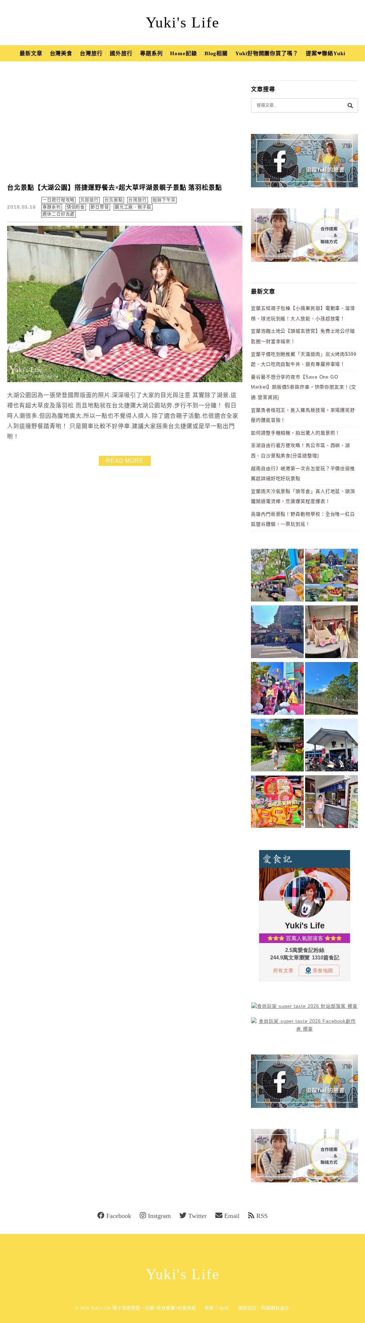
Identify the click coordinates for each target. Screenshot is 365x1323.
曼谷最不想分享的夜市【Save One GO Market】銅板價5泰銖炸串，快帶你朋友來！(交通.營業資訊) (303, 387)
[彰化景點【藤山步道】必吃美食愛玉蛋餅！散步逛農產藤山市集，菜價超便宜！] (277, 576)
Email (232, 1215)
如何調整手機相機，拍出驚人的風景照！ (295, 433)
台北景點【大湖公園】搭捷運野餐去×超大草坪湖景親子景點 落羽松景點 (114, 187)
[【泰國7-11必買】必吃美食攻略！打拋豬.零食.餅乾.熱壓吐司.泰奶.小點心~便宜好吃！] (277, 802)
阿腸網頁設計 (275, 1308)
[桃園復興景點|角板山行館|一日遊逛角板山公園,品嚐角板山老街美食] (331, 689)
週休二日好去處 (58, 214)
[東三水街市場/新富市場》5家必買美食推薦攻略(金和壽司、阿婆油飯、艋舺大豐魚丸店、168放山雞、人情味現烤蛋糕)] (277, 633)
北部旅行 (89, 200)
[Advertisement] (129, 122)
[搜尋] (350, 105)
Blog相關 (216, 53)
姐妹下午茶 (164, 200)
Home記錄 (183, 53)
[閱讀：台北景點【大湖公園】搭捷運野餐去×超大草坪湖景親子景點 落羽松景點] (124, 380)
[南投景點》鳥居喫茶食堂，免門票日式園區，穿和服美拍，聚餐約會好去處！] (277, 746)
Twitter (197, 1215)
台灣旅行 (91, 53)
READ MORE (125, 461)
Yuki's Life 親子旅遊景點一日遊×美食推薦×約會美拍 (143, 1308)
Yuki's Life (183, 22)
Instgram (159, 1215)
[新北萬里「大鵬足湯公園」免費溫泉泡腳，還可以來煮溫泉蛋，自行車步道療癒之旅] (331, 802)
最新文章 (31, 53)
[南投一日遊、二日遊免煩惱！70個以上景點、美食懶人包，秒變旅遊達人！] (331, 576)
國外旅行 (121, 53)
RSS (262, 1215)
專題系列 (151, 53)
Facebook (118, 1215)
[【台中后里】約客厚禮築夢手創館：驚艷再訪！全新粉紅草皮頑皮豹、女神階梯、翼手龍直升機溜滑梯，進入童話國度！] (277, 689)
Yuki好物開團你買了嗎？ (266, 53)
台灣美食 (61, 53)
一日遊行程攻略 (58, 200)
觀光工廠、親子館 (133, 207)
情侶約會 (76, 207)
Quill (223, 1308)
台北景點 (113, 200)
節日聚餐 (100, 207)
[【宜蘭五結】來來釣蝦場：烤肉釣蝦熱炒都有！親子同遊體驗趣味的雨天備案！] (331, 746)
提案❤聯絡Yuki (325, 53)
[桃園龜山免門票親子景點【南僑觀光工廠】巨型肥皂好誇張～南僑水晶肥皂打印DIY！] (331, 633)
